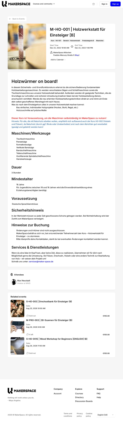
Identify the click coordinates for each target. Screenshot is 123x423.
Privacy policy (80, 414)
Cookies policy (89, 414)
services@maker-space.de (41, 261)
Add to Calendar (57, 60)
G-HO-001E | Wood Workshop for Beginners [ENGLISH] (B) (56, 339)
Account (57, 393)
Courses (79, 393)
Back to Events (18, 19)
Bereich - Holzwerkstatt (71, 40)
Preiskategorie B (88, 40)
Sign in (104, 4)
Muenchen (99, 40)
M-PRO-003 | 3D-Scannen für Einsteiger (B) (49, 320)
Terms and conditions (68, 414)
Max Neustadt (23, 280)
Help (99, 397)
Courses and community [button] (42, 4)
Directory (79, 397)
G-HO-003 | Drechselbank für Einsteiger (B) (49, 301)
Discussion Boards (84, 401)
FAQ (98, 393)
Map (77, 55)
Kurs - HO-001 (56, 40)
